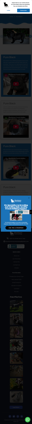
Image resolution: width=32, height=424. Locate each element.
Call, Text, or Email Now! (16, 228)
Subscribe (23, 10)
